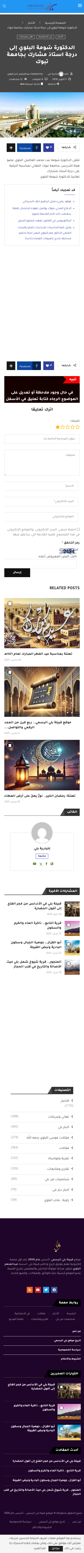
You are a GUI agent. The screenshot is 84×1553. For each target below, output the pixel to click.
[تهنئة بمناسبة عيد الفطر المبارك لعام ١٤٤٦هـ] (42, 623)
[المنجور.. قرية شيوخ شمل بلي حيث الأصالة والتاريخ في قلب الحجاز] (72, 967)
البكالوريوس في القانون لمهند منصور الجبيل (44, 220)
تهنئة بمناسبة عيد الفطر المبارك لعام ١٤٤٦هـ (38, 654)
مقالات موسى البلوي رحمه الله (40, 1138)
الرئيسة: (71, 1313)
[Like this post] (47, 148)
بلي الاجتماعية (45, 37)
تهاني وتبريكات (26, 37)
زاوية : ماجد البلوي (40, 1200)
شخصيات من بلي (40, 1179)
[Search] (4, 6)
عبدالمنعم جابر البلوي (19, 74)
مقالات (40, 1148)
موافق (56, 1548)
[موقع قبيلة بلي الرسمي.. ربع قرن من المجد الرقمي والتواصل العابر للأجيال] (42, 692)
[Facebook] (54, 1290)
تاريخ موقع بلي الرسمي (67, 1340)
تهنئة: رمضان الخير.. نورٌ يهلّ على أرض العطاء (40, 796)
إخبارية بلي (53, 74)
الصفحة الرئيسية (55, 23)
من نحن (76, 1331)
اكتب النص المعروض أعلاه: (57, 557)
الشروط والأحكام (71, 1359)
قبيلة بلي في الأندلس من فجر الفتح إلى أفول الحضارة (46, 1461)
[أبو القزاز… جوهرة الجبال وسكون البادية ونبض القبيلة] (72, 947)
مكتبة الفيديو (16, 1319)
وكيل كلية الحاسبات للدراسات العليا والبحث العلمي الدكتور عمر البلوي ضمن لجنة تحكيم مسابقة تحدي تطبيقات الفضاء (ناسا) (44, 233)
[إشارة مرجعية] (9, 603)
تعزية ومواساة (40, 1159)
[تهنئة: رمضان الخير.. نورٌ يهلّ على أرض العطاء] (42, 765)
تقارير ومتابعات (40, 1169)
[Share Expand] (11, 147)
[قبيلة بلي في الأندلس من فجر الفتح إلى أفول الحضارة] (72, 909)
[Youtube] (38, 1290)
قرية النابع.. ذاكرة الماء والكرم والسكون (54, 1470)
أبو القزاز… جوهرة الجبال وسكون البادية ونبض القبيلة (47, 1480)
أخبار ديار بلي (40, 1190)
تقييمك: (75, 421)
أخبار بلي (40, 1127)
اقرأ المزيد (40, 1548)
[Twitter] (46, 1290)
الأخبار (31, 23)
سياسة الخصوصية (69, 1350)
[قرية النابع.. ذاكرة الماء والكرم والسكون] (72, 928)
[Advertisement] (42, 307)
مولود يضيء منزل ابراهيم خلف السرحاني (47, 201)
